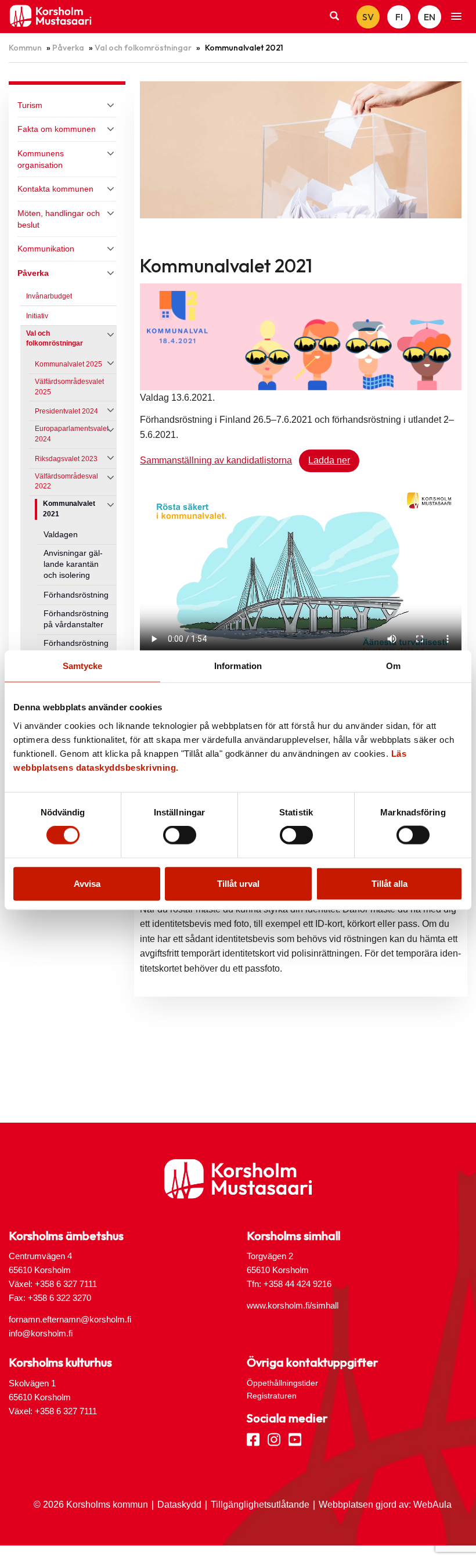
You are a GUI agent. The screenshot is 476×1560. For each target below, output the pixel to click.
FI (399, 17)
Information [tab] (238, 666)
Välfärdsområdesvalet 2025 (69, 387)
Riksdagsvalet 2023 (66, 459)
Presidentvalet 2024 (66, 411)
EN (429, 17)
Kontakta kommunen (55, 188)
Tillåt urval (238, 883)
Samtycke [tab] (83, 666)
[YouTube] (295, 1438)
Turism (29, 105)
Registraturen (272, 1395)
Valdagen (61, 534)
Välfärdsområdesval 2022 (66, 481)
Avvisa (87, 883)
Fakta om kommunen (56, 129)
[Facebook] (253, 1438)
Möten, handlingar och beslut (58, 219)
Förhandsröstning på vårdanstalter (76, 619)
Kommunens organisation (40, 159)
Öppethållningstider (282, 1383)
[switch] (179, 835)
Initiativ (37, 316)
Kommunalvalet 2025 (68, 364)
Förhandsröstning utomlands (76, 649)
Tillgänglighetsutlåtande (260, 1504)
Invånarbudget (49, 296)
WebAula (432, 1504)
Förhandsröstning (76, 595)
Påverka (68, 47)
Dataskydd (179, 1504)
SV (368, 17)
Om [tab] (393, 666)
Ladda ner (329, 460)
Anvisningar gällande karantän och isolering (73, 564)
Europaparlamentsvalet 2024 (72, 434)
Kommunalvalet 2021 (69, 508)
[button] (456, 17)
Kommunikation (45, 248)
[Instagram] (274, 1438)
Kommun (25, 47)
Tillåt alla (390, 883)
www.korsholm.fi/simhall (292, 1305)
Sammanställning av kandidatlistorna (216, 460)
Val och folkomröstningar (143, 47)
